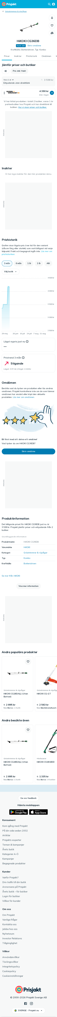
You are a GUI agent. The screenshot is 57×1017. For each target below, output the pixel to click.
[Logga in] (53, 4)
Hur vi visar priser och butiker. (32, 107)
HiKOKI (27, 547)
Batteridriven (30, 563)
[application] (28, 306)
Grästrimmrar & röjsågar (16, 11)
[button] (52, 18)
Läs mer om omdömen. (24, 397)
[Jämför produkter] (52, 33)
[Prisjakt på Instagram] (31, 1003)
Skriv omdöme (34, 45)
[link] (17, 683)
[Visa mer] (4, 92)
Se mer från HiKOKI (11, 575)
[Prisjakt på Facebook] (25, 1003)
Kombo (27, 558)
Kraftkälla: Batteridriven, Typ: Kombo (28, 49)
